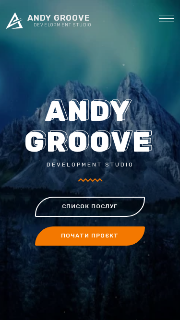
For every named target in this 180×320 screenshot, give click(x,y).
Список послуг (90, 206)
